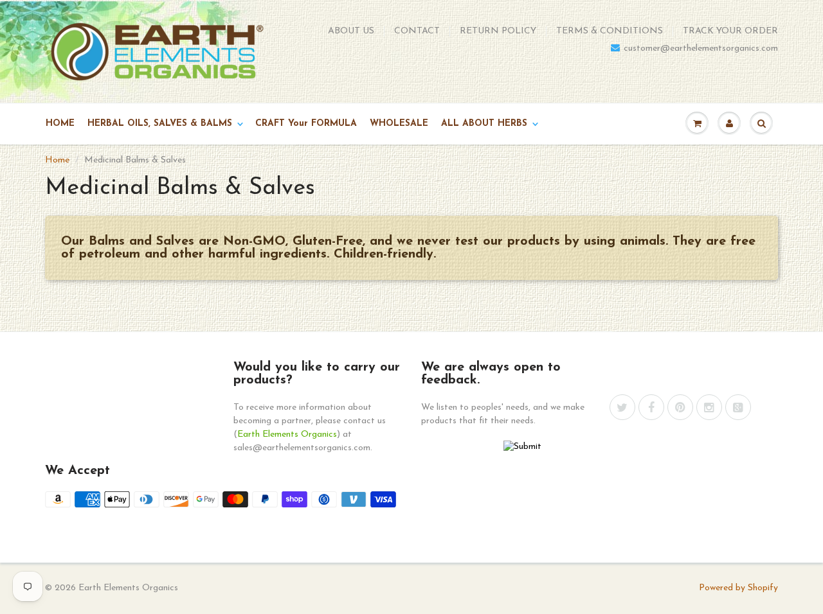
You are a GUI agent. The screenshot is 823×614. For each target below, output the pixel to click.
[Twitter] (622, 407)
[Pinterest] (680, 407)
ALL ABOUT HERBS (484, 123)
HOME (60, 123)
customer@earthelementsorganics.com (701, 48)
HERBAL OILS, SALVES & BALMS (159, 123)
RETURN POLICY (498, 31)
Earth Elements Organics (287, 434)
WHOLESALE (399, 123)
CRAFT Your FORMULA (306, 123)
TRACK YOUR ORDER (730, 31)
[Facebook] (651, 407)
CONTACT (417, 31)
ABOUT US (351, 31)
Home (57, 160)
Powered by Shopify (738, 588)
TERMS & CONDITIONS (609, 31)
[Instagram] (709, 407)
